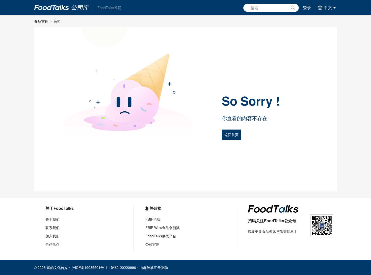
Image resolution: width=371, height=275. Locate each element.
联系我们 (52, 227)
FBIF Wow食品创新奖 (162, 227)
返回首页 (231, 134)
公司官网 (152, 244)
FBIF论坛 (152, 219)
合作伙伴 (52, 244)
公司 (57, 21)
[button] (326, 7)
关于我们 (52, 219)
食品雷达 (41, 21)
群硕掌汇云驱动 (155, 267)
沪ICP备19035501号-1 (89, 267)
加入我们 (52, 235)
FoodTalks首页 (109, 7)
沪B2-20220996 (123, 267)
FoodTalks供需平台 (160, 235)
